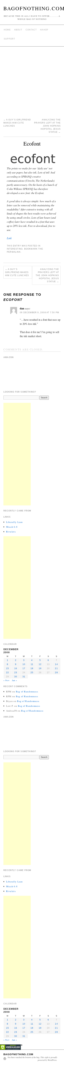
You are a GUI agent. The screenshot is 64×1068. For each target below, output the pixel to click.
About (18, 30)
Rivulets (11, 531)
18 (32, 668)
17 (24, 668)
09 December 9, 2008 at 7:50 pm (39, 312)
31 (24, 676)
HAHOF (44, 30)
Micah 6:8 (12, 526)
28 (56, 672)
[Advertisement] (32, 80)
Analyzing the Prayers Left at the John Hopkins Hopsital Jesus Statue (47, 126)
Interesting (15, 249)
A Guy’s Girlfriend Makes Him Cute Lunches (17, 123)
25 (32, 672)
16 (15, 668)
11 (32, 664)
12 (40, 664)
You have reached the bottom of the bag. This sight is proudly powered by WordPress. (32, 1058)
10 (24, 664)
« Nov (6, 680)
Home (7, 30)
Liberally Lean (14, 522)
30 (15, 676)
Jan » (14, 680)
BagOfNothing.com (18, 1054)
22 (7, 672)
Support (9, 39)
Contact (31, 30)
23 (15, 672)
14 (56, 664)
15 (7, 668)
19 (40, 668)
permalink (14, 252)
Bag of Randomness (27, 691)
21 (56, 668)
